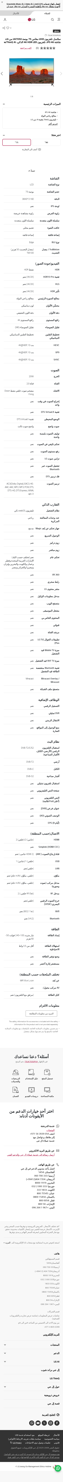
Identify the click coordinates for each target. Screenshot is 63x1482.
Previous (61, 73)
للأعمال (56, 1435)
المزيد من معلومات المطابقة (41, 1013)
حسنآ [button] (33, 170)
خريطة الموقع (44, 1435)
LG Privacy (17, 1442)
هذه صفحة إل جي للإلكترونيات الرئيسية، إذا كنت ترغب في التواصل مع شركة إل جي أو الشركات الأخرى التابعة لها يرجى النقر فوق (31, 1456)
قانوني (56, 1442)
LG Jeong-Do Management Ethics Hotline (34, 1466)
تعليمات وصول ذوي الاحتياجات (37, 1442)
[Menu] (59, 19)
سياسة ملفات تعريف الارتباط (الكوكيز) (24, 1439)
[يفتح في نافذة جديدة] (56, 1423)
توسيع (3, 104)
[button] (31, 74)
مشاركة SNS (3, 27)
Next (2, 73)
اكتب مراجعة (26, 48)
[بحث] (52, 20)
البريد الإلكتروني (51, 1334)
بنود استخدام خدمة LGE (25, 1435)
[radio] (46, 142)
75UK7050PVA (31, 1061)
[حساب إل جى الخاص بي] (5, 20)
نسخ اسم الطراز (46, 35)
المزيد (7, 1242)
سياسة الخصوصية (51, 1439)
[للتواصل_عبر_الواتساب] (58, 1468)
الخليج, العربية (48, 1414)
